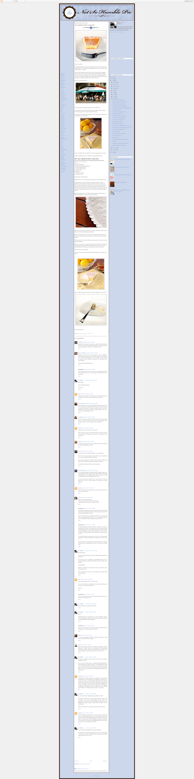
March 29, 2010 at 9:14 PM (88, 417)
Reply (79, 348)
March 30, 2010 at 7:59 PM (89, 524)
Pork (62, 146)
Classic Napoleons (116, 131)
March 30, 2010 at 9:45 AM (87, 497)
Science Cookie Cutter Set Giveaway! (121, 167)
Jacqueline (80, 417)
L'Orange (114, 141)
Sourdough (63, 163)
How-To (62, 120)
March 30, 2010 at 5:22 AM (91, 470)
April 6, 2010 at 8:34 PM (91, 693)
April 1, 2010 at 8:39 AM (91, 603)
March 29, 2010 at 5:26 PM (89, 369)
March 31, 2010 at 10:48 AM (87, 579)
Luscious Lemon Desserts (82, 162)
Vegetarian (63, 168)
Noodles (62, 137)
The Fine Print (97, 776)
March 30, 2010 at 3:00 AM (86, 451)
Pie (61, 144)
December (115, 82)
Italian (62, 125)
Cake (62, 89)
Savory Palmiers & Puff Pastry (118, 129)
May (114, 94)
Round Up (63, 154)
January (114, 149)
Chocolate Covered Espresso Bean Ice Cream (121, 125)
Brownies (63, 87)
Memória (80, 441)
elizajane (80, 713)
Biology (62, 78)
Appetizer (63, 73)
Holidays (63, 118)
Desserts (62, 106)
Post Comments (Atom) (85, 764)
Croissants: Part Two (116, 110)
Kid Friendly (63, 128)
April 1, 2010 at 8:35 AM (89, 594)
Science (62, 156)
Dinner (62, 108)
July (114, 90)
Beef (62, 77)
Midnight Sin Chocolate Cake (120, 182)
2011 (113, 78)
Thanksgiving (64, 166)
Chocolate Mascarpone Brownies (119, 133)
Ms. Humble (80, 380)
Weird (62, 171)
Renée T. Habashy (82, 353)
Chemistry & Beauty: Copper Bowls (119, 106)
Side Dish (63, 159)
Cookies (62, 101)
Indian (62, 123)
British (62, 85)
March (114, 98)
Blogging (63, 80)
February (115, 147)
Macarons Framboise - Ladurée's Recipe (122, 159)
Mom (62, 134)
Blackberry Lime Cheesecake (118, 100)
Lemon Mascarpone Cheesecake (119, 145)
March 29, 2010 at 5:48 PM (91, 380)
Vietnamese (63, 170)
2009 (113, 152)
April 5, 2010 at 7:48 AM (85, 644)
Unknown (80, 676)
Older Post (105, 761)
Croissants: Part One (116, 135)
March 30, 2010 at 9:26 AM (88, 488)
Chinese (62, 96)
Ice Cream (63, 121)
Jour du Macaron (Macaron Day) (119, 117)
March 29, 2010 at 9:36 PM (87, 428)
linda (79, 579)
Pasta (62, 140)
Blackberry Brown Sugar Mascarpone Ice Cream (122, 127)
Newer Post (77, 761)
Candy (62, 90)
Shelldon (80, 488)
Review (62, 152)
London (62, 130)
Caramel (62, 92)
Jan (79, 644)
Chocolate (63, 97)
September (115, 86)
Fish (62, 111)
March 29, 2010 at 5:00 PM (92, 353)
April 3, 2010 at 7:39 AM (86, 635)
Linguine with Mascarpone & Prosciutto (120, 143)
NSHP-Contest (64, 139)
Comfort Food (64, 99)
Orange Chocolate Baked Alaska (119, 111)
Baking (62, 75)
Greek (62, 115)
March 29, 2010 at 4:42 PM (88, 342)
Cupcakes (63, 104)
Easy (62, 109)
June (114, 92)
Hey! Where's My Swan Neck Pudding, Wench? (122, 108)
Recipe (62, 151)
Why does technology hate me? (118, 104)
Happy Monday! (115, 137)
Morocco (63, 135)
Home (91, 761)
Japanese (63, 127)
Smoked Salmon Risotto (117, 121)
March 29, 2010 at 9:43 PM (88, 441)
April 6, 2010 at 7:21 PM (88, 676)
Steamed (63, 165)
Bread (62, 82)
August (114, 88)
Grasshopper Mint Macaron (118, 123)
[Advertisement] (67, 44)
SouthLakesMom (81, 470)
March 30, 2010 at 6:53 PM (89, 508)
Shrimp (62, 158)
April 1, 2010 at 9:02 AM (89, 625)
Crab (62, 103)
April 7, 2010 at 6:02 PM (91, 728)
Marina (79, 428)
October (114, 84)
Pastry (62, 142)
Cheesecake (63, 94)
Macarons (63, 132)
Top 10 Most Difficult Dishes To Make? (120, 139)
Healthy (62, 116)
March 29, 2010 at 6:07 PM (87, 394)
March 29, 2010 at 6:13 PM (91, 403)
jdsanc (79, 394)
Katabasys (80, 342)
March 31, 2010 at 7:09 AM (91, 550)
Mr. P (79, 451)
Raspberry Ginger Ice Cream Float (119, 115)
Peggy (79, 635)
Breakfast (63, 84)
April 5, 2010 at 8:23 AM (91, 657)
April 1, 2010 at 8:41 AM (91, 612)
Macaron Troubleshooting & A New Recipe (123, 174)
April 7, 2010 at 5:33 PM (87, 713)
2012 (113, 76)
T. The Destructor (82, 403)
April (114, 96)
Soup (62, 161)
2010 (113, 80)
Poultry (62, 147)
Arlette (79, 497)
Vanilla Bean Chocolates (117, 113)
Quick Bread (63, 149)
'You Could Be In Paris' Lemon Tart (84, 25)
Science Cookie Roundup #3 (118, 119)
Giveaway (63, 113)
